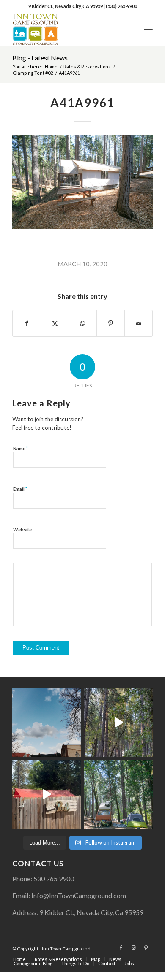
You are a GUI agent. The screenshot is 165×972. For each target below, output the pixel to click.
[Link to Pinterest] (146, 947)
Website (22, 529)
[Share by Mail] (138, 323)
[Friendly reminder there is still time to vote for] (118, 794)
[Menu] (148, 29)
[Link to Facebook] (121, 947)
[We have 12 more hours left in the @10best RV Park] (118, 722)
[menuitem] (148, 29)
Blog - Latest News (40, 58)
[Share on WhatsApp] (82, 323)
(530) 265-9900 (121, 6)
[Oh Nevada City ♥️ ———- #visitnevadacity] (46, 722)
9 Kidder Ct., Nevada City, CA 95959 (66, 6)
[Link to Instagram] (133, 947)
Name (20, 448)
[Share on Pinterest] (110, 323)
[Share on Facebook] (27, 323)
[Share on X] (55, 323)
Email (20, 488)
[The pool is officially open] (46, 794)
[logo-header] (68, 29)
